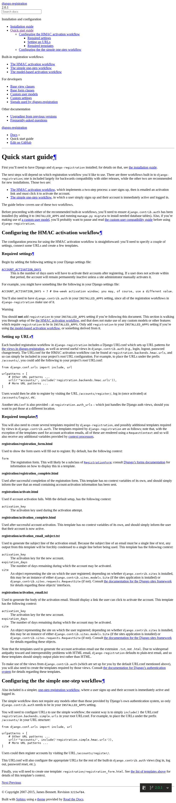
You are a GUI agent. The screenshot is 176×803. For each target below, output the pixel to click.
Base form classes (22, 90)
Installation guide (21, 26)
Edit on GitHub (20, 142)
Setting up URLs (38, 42)
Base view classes (22, 86)
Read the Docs (73, 799)
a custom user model (35, 219)
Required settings (39, 38)
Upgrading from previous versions (33, 116)
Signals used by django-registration (34, 102)
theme (41, 799)
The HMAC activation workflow (32, 64)
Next (5, 782)
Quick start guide (21, 30)
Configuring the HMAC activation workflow (49, 34)
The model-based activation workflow (36, 72)
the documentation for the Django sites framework (138, 581)
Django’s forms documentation (144, 462)
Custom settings (21, 98)
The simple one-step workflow (31, 68)
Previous (15, 782)
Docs (13, 135)
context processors (80, 436)
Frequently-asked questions (28, 120)
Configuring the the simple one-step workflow (50, 49)
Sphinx (21, 799)
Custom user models (24, 94)
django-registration (14, 3)
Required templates (40, 46)
